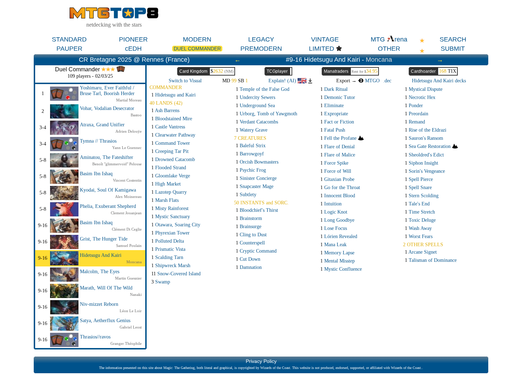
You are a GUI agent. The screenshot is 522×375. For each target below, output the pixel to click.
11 (176, 273)
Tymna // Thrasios (98, 141)
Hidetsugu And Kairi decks (439, 80)
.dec (387, 80)
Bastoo (136, 115)
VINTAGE (325, 39)
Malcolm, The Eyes (99, 271)
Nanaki (136, 294)
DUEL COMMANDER (197, 48)
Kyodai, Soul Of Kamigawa (108, 190)
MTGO (372, 80)
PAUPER (69, 48)
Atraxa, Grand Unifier (102, 124)
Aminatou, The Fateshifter (106, 157)
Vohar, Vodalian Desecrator (107, 108)
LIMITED (321, 48)
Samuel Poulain (129, 245)
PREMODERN (261, 48)
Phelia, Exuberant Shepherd (108, 206)
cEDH (133, 48)
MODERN (197, 39)
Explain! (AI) (283, 80)
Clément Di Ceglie (127, 229)
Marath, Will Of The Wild (106, 288)
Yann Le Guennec (127, 147)
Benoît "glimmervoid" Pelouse (117, 164)
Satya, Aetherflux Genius (105, 320)
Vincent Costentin (127, 180)
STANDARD (69, 39)
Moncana (379, 59)
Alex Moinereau (128, 196)
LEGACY (261, 39)
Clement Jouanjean (126, 213)
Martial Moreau (129, 100)
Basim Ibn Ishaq (96, 173)
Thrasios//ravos (95, 337)
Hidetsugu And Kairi (100, 255)
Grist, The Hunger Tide (103, 239)
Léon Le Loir (131, 311)
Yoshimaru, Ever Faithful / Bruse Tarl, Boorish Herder (107, 90)
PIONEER (133, 39)
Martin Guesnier (128, 278)
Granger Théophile (126, 343)
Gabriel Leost (131, 327)
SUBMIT (453, 48)
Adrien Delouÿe (128, 131)
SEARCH (453, 39)
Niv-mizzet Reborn (99, 304)
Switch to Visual (185, 80)
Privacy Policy (261, 361)
